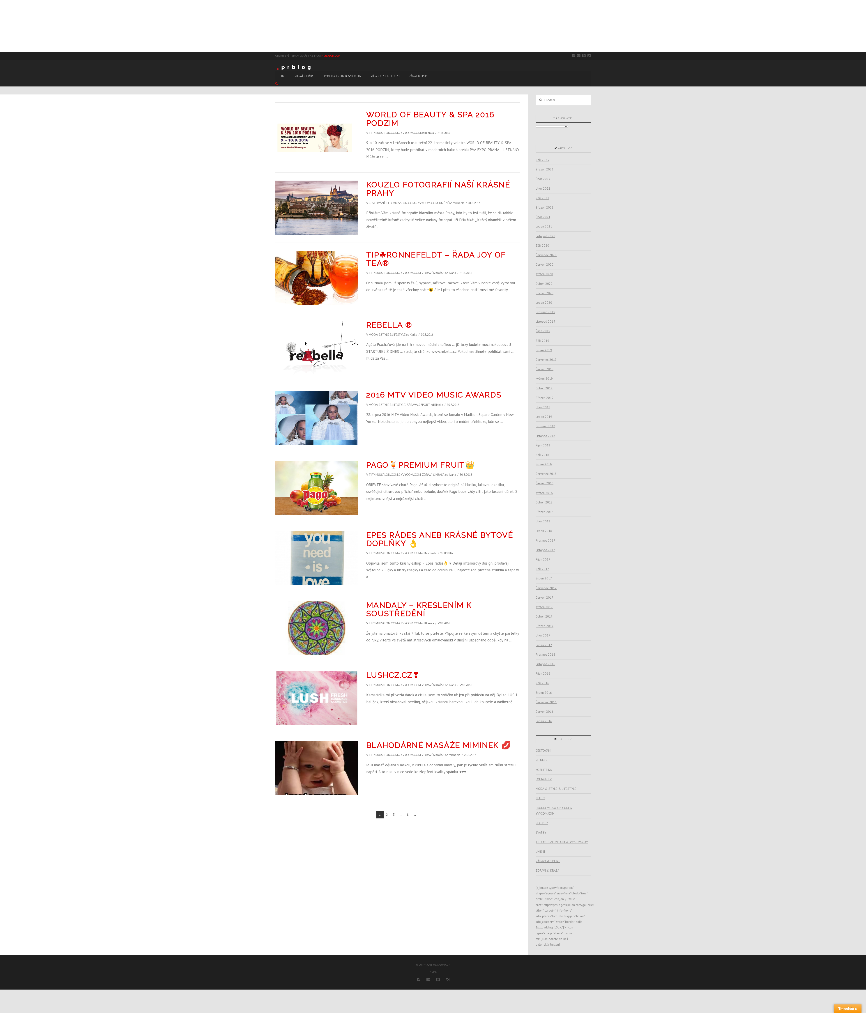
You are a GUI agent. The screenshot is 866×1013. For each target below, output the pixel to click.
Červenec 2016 (546, 702)
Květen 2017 (544, 607)
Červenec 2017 (546, 588)
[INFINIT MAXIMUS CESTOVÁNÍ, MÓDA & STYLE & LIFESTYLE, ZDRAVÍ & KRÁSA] (2, 25)
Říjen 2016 (543, 673)
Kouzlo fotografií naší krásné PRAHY (438, 189)
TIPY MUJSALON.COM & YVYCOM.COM (395, 133)
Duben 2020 (544, 284)
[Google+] (578, 56)
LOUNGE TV (544, 779)
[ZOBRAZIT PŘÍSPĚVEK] (316, 137)
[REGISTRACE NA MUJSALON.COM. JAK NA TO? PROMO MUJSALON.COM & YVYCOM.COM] (1, 25)
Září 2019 (542, 341)
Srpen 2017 (544, 578)
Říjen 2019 (543, 331)
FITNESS (541, 760)
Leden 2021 (544, 226)
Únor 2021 (543, 217)
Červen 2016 (544, 712)
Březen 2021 (544, 207)
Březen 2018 (544, 512)
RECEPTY (542, 823)
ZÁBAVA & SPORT (418, 405)
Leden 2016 (544, 721)
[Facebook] (573, 56)
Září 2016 (542, 683)
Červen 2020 (544, 264)
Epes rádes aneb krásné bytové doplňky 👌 (439, 539)
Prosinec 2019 (545, 312)
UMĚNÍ (444, 203)
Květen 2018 (544, 493)
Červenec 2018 (546, 474)
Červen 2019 (544, 369)
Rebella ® (389, 324)
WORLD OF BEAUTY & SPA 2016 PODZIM (430, 118)
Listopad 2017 (545, 550)
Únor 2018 (543, 521)
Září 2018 (542, 455)
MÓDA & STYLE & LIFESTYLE (387, 334)
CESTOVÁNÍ (377, 203)
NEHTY (540, 798)
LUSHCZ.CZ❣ (392, 675)
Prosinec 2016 (545, 654)
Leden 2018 (544, 531)
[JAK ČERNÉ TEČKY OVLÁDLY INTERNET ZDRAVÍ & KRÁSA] (3, 25)
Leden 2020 (544, 303)
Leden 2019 (544, 417)
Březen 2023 (544, 169)
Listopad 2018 (545, 436)
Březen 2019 (544, 398)
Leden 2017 (544, 645)
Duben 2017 (544, 616)
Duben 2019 (544, 388)
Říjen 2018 (543, 445)
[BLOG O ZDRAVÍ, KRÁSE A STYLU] (295, 67)
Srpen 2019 (544, 350)
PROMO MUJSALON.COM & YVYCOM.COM (554, 810)
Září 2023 (542, 160)
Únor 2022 (543, 188)
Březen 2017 (544, 626)
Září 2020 (542, 245)
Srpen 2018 (544, 464)
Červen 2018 (544, 483)
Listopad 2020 (545, 236)
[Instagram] (589, 56)
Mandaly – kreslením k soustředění (419, 609)
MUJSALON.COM (330, 55)
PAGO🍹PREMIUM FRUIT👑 (420, 464)
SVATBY (541, 832)
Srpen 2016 (544, 693)
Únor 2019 (543, 407)
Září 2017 (542, 569)
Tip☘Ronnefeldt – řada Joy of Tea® (436, 259)
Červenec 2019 (546, 360)
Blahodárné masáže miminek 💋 (438, 745)
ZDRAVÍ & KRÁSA (433, 273)
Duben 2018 (544, 502)
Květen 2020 (544, 274)
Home (433, 971)
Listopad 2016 (545, 664)
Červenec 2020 (546, 255)
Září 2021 (542, 198)
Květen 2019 (544, 379)
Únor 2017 (543, 635)
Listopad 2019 (545, 321)
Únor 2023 (543, 179)
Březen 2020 (544, 293)
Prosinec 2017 (545, 540)
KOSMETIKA (544, 770)
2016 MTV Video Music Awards (434, 394)
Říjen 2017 (543, 559)
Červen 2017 (544, 597)
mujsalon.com (442, 964)
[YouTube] (584, 56)
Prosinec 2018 (545, 426)
